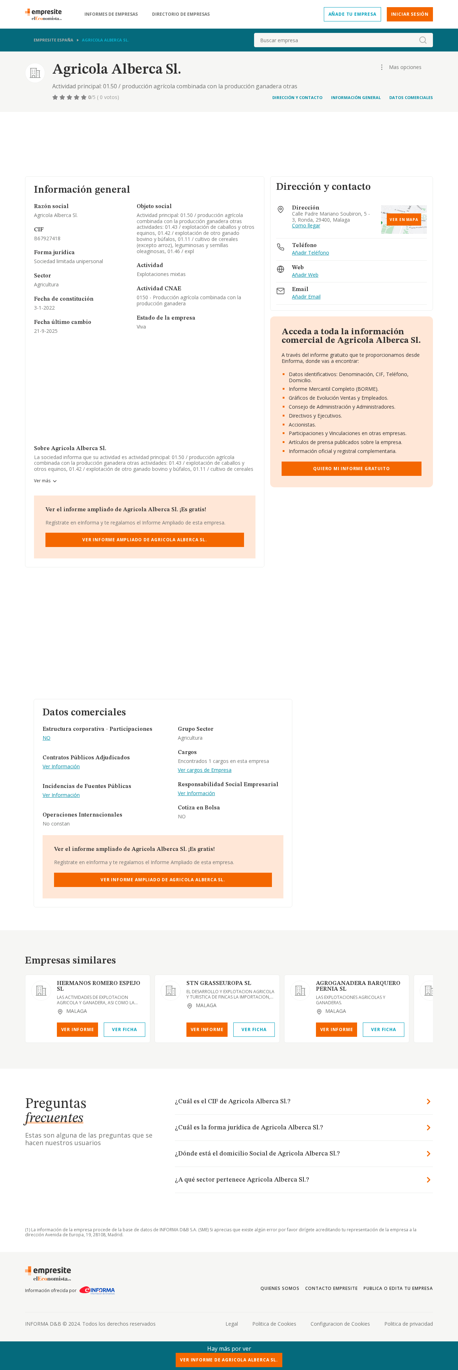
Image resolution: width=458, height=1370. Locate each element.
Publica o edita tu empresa (398, 1288)
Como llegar (306, 226)
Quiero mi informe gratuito (351, 468)
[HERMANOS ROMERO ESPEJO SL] (41, 991)
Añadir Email (306, 297)
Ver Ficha (124, 1029)
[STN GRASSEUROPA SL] (171, 991)
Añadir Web (305, 275)
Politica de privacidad (408, 1323)
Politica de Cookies (274, 1323)
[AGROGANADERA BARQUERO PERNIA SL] (300, 991)
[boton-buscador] (423, 40)
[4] (77, 97)
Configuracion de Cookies (340, 1323)
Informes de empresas (111, 14)
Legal (231, 1323)
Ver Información (61, 767)
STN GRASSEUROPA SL (218, 983)
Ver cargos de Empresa (205, 770)
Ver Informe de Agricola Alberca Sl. (229, 1360)
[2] (63, 97)
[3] (70, 97)
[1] (55, 97)
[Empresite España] (46, 14)
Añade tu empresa (352, 14)
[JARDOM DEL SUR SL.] (430, 991)
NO (46, 738)
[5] (84, 97)
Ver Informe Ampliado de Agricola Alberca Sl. (144, 540)
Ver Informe (77, 1029)
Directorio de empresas (181, 14)
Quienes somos (279, 1288)
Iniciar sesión (410, 14)
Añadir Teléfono (310, 253)
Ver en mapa (404, 219)
